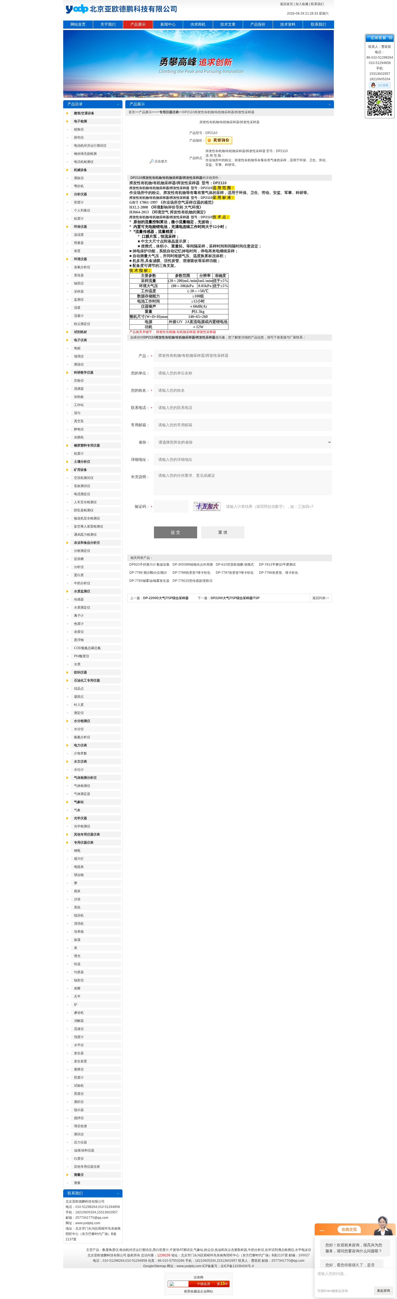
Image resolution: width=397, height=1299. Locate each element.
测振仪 (79, 178)
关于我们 (108, 24)
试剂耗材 (80, 332)
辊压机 (79, 915)
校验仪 (79, 129)
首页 (132, 112)
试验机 (79, 1085)
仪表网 (198, 1277)
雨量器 (79, 243)
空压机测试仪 (83, 478)
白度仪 (79, 1158)
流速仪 (79, 1029)
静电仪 (79, 429)
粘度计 (79, 218)
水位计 (79, 769)
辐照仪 (79, 283)
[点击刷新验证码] (207, 506)
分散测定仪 (82, 551)
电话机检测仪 (83, 162)
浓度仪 (79, 632)
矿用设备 (80, 470)
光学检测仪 (82, 826)
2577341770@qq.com (91, 1218)
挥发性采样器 (206, 332)
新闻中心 (168, 24)
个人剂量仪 (82, 210)
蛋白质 (79, 575)
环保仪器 (80, 227)
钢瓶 (77, 850)
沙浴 (77, 899)
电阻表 (79, 867)
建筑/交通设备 (84, 113)
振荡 (77, 940)
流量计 (79, 316)
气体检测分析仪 (85, 778)
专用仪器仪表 (83, 842)
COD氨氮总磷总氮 (87, 648)
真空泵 (79, 421)
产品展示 (138, 24)
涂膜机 (79, 437)
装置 (77, 251)
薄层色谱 (80, 1126)
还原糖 (79, 559)
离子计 (79, 615)
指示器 (79, 1110)
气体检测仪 (82, 786)
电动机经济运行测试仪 (90, 145)
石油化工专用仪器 (87, 680)
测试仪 (79, 1134)
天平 (77, 996)
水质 (77, 664)
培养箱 (79, 932)
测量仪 (79, 1175)
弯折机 (79, 186)
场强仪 (79, 356)
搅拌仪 (79, 1118)
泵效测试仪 (82, 486)
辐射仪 (79, 980)
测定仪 (79, 713)
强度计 (79, 1037)
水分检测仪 (82, 721)
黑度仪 (79, 1094)
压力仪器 (80, 1142)
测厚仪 (79, 1069)
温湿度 (79, 235)
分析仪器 (80, 194)
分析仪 (79, 567)
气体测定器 (82, 794)
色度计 (79, 624)
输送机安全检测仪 (87, 518)
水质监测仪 (82, 591)
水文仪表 (80, 761)
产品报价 (257, 24)
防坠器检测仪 (83, 510)
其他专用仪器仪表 (87, 834)
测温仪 (79, 364)
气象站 (79, 802)
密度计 (79, 202)
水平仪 (79, 1045)
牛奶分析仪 (82, 583)
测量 (77, 1183)
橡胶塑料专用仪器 (87, 445)
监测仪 (79, 299)
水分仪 (79, 729)
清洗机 (79, 923)
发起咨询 (383, 1291)
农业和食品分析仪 (87, 543)
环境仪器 (80, 259)
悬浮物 (79, 640)
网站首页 (78, 24)
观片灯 (79, 859)
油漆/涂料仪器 (84, 1150)
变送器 (79, 275)
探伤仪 (79, 137)
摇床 (77, 891)
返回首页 (286, 4)
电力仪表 (80, 745)
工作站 (79, 405)
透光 (77, 956)
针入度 (79, 705)
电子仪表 (80, 340)
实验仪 (79, 380)
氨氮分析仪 (82, 737)
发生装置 (80, 1061)
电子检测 (80, 121)
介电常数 (80, 753)
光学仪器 (80, 818)
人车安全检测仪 (85, 502)
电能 (77, 348)
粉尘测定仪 (82, 324)
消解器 (79, 1021)
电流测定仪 (82, 494)
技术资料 (287, 24)
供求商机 (198, 24)
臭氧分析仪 (82, 267)
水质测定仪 (82, 607)
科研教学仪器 (83, 372)
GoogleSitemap (154, 1266)
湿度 (77, 308)
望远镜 (79, 875)
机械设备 (80, 170)
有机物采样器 (186, 332)
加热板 (79, 397)
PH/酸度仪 (81, 656)
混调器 (79, 389)
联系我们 (317, 4)
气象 (77, 810)
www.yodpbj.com (87, 1223)
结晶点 (79, 688)
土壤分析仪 (82, 462)
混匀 (77, 413)
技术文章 (227, 24)
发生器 (79, 1053)
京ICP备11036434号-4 (237, 1266)
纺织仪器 (80, 672)
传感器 (79, 599)
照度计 (79, 1077)
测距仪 (79, 1102)
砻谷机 (79, 1013)
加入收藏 (301, 4)
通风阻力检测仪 (85, 534)
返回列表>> (320, 598)
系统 (77, 907)
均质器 (79, 972)
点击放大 (160, 161)
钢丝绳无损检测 (85, 154)
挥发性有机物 (166, 332)
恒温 (77, 964)
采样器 (79, 291)
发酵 (77, 988)
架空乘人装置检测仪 (88, 526)
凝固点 (79, 697)
